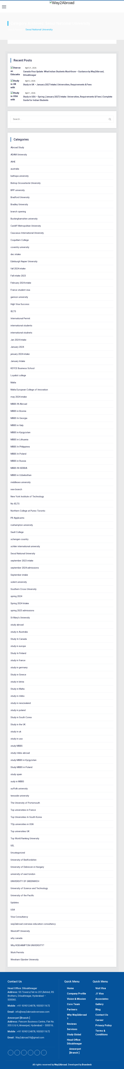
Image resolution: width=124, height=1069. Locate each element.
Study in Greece (18, 674)
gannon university (19, 297)
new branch (16, 489)
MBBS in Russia (18, 461)
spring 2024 (16, 596)
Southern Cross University (23, 589)
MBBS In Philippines (20, 446)
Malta (13, 382)
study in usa (17, 738)
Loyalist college (18, 375)
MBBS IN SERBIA (19, 468)
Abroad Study (17, 147)
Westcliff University (20, 931)
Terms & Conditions (101, 1032)
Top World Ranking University (25, 838)
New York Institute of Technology (27, 496)
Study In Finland (18, 653)
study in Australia (19, 632)
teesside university (20, 795)
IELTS (13, 311)
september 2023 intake (22, 560)
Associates (101, 998)
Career (99, 1020)
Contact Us (101, 1014)
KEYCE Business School (22, 368)
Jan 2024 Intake (18, 339)
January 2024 (17, 347)
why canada (16, 938)
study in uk (16, 731)
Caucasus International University (27, 233)
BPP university (18, 190)
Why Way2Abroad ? (77, 1016)
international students (21, 325)
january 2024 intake (20, 354)
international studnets (21, 332)
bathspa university (20, 176)
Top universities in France (23, 810)
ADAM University (19, 154)
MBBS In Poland (18, 453)
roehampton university (22, 525)
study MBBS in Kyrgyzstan (23, 760)
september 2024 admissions (25, 567)
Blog (98, 1009)
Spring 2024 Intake (20, 603)
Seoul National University (23, 553)
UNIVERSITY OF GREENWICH (25, 881)
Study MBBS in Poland (21, 767)
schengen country (19, 539)
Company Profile (76, 993)
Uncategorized (18, 852)
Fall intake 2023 (18, 275)
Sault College (17, 532)
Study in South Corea (21, 717)
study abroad (17, 624)
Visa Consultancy (19, 916)
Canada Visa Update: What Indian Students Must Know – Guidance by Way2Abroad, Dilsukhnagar (63, 73)
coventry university (20, 247)
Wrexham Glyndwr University (25, 959)
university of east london (23, 874)
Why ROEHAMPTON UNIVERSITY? (27, 945)
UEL (12, 845)
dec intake (16, 254)
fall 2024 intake (18, 268)
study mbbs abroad (20, 753)
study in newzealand (21, 703)
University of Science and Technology (29, 888)
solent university (19, 582)
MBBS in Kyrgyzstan (20, 432)
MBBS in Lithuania (19, 439)
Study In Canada (19, 639)
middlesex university (21, 482)
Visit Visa (100, 988)
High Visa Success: (20, 304)
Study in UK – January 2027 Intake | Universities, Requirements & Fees (57, 84)
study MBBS (17, 745)
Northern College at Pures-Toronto (28, 510)
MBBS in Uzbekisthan (21, 475)
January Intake (18, 361)
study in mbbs (17, 696)
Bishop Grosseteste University (26, 183)
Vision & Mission (76, 998)
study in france (18, 660)
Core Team (73, 1004)
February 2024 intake (21, 282)
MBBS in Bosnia (18, 411)
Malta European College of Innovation (29, 389)
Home (70, 988)
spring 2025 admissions (22, 610)
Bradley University (19, 204)
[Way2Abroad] (62, 2)
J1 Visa (99, 993)
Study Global (74, 1034)
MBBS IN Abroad (19, 404)
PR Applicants (17, 518)
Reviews (72, 1023)
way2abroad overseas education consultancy (33, 924)
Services (72, 1029)
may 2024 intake (19, 396)
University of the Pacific (22, 895)
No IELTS (15, 503)
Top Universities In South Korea (26, 817)
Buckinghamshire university (24, 218)
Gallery (99, 1004)
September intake (19, 575)
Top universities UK (20, 831)
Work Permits (17, 952)
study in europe (18, 646)
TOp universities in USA (22, 824)
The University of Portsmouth (25, 802)
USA (13, 909)
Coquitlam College (20, 240)
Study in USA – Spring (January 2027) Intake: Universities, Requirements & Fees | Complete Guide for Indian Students (67, 98)
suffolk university (19, 788)
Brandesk (87, 1064)
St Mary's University (20, 617)
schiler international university (25, 546)
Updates (15, 902)
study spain (16, 774)
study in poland (18, 710)
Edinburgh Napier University (24, 261)
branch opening (18, 211)
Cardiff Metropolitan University (26, 225)
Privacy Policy (103, 1025)
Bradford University (20, 197)
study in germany (19, 667)
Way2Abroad (60, 1064)
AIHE (13, 161)
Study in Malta (17, 689)
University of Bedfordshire (23, 859)
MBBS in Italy (17, 425)
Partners (72, 1009)
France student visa (20, 290)
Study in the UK (18, 724)
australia (15, 168)
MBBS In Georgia (19, 418)
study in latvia (17, 681)
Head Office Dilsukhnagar (74, 1041)
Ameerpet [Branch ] (75, 1050)
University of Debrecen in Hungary (27, 867)
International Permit (20, 318)
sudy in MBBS (17, 781)
